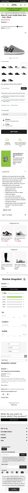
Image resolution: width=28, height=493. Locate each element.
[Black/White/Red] (11, 66)
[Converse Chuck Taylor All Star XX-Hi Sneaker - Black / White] (7, 258)
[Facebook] (18, 472)
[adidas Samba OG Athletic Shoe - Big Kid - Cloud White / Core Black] (21, 258)
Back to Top (14, 404)
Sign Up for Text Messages (8, 452)
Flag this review (4, 397)
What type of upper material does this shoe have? (14, 93)
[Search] (8, 5)
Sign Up (4, 449)
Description (5, 171)
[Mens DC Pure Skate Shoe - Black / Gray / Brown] (7, 231)
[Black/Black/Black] (17, 73)
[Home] (14, 5)
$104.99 (3, 269)
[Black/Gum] (11, 73)
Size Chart (6, 110)
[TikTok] (3, 472)
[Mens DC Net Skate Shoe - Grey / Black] (21, 231)
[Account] (21, 5)
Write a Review (14, 289)
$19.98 (5, 241)
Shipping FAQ (7, 144)
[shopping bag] (25, 5)
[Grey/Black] (24, 66)
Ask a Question (14, 419)
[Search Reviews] (25, 356)
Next (26, 235)
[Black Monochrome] (4, 66)
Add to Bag (14, 131)
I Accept (14, 489)
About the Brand (7, 215)
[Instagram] (13, 472)
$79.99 (16, 269)
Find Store (22, 467)
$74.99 (2, 241)
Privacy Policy (7, 481)
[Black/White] (24, 73)
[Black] (11, 79)
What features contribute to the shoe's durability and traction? (13, 97)
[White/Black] (17, 66)
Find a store (4, 464)
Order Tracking (5, 1)
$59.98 (19, 241)
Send (24, 88)
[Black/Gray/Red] (4, 73)
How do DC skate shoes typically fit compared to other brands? (14, 100)
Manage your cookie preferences (14, 478)
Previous (2, 235)
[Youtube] (23, 472)
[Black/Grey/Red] (4, 79)
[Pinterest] (8, 472)
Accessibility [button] (23, 1)
